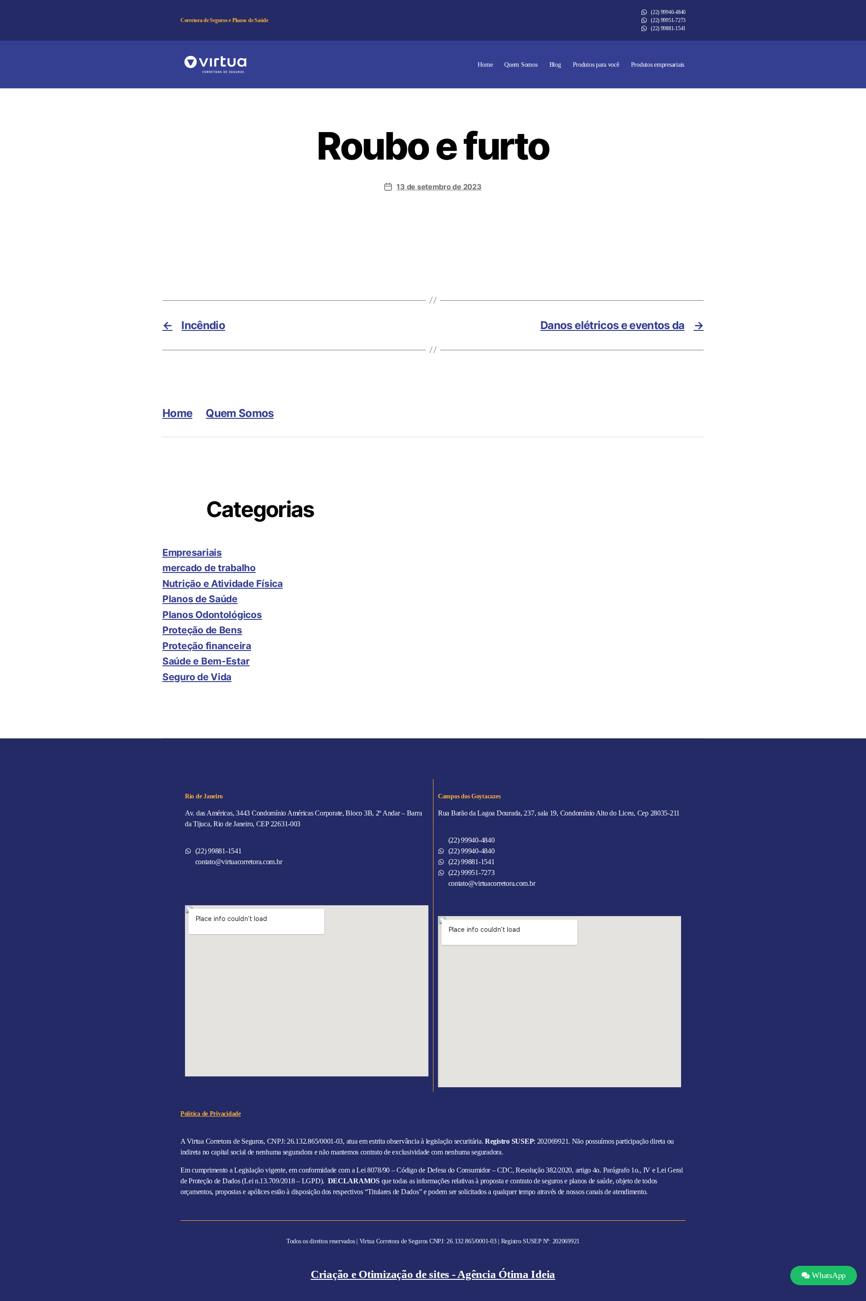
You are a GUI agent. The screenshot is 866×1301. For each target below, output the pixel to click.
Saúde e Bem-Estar (205, 661)
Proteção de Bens (202, 630)
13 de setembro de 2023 (438, 186)
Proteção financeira (206, 645)
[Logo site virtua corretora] (215, 64)
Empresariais (192, 552)
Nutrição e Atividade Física (222, 583)
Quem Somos (520, 64)
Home (485, 64)
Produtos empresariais (657, 64)
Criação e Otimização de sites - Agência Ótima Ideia (433, 1274)
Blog (555, 64)
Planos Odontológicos (212, 614)
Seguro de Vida (196, 677)
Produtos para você (596, 64)
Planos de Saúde (200, 599)
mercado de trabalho (209, 567)
